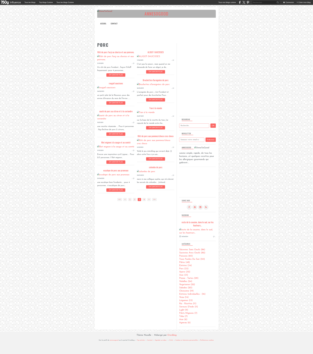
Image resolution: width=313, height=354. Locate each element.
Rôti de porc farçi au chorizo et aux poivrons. (115, 52)
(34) (185, 265)
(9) (183, 310)
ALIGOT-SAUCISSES (156, 52)
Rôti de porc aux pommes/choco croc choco (155, 136)
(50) (192, 259)
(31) (183, 275)
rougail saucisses (116, 83)
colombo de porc (155, 167)
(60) (186, 256)
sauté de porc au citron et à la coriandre (116, 111)
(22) (187, 285)
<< (119, 199)
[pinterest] (247, 2)
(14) (184, 297)
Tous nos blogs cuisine (227, 2)
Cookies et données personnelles (186, 340)
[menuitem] (103, 23)
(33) (183, 269)
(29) (188, 278)
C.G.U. (171, 340)
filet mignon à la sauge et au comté (115, 142)
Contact (114, 23)
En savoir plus (116, 75)
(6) (183, 319)
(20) (185, 288)
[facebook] (239, 2)
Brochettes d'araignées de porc (155, 80)
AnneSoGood (156, 14)
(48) (184, 262)
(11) (187, 304)
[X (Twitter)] (243, 2)
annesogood (114, 340)
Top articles (141, 340)
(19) (186, 291)
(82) (192, 253)
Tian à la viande (155, 108)
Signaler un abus (161, 340)
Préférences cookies (207, 340)
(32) (184, 272)
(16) (192, 294)
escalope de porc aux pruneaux (115, 170)
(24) (185, 281)
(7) (188, 313)
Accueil (103, 23)
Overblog (172, 335)
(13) (186, 300)
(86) (192, 250)
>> (154, 199)
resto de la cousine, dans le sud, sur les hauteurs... (197, 224)
